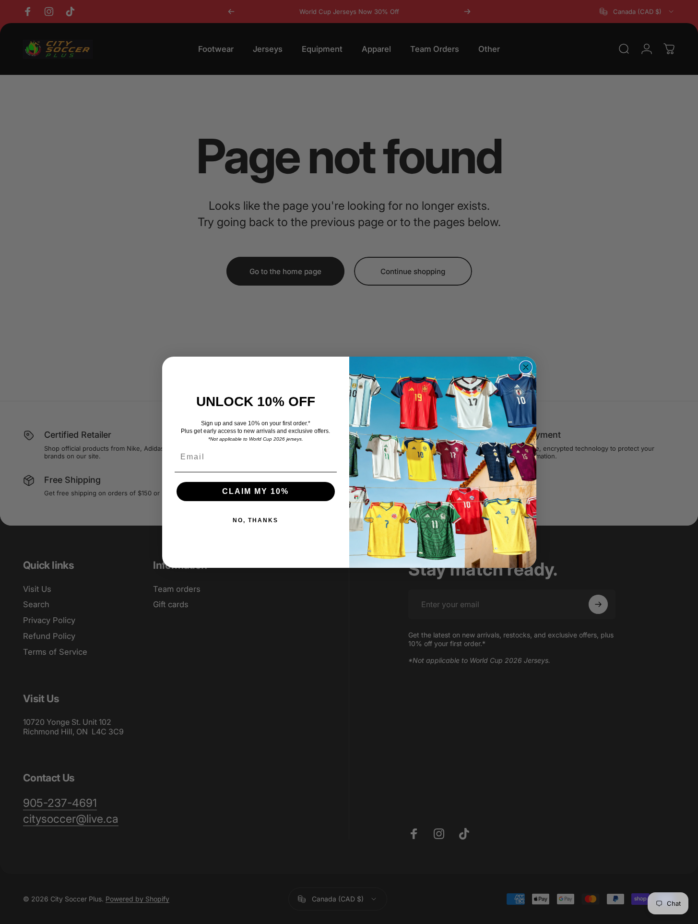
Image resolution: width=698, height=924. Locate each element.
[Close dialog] (526, 367)
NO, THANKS (255, 520)
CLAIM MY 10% (255, 491)
